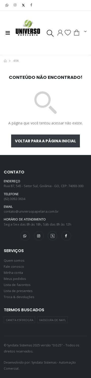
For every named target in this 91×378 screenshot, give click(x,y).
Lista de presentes (18, 290)
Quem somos (14, 260)
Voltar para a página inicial (45, 141)
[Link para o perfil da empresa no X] (23, 5)
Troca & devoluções (19, 297)
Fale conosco (14, 266)
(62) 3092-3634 (14, 198)
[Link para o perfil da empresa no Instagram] (15, 5)
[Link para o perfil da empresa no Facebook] (31, 5)
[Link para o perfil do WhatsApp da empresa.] (7, 5)
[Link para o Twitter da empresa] (52, 235)
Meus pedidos (15, 278)
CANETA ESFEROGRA (19, 320)
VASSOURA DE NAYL (52, 320)
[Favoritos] (68, 32)
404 (16, 60)
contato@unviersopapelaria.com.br (31, 211)
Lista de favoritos (17, 284)
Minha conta (13, 272)
